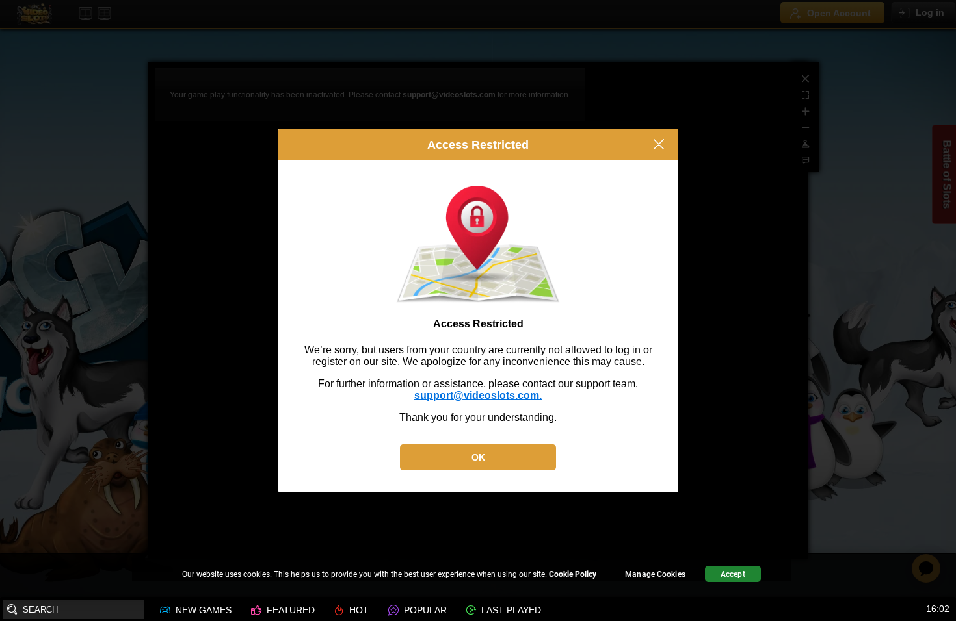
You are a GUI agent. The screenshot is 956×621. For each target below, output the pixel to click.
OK (478, 457)
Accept (733, 574)
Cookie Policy (572, 574)
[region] (478, 576)
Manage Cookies (655, 574)
